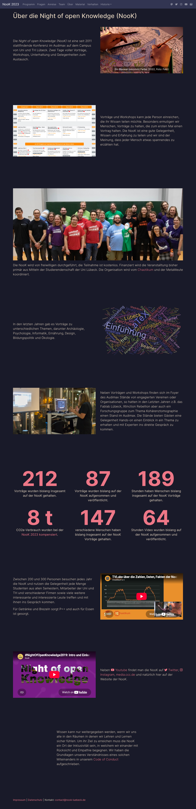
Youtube (120, 670)
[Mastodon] (171, 4)
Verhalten (92, 4)
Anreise (52, 4)
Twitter (172, 670)
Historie (105, 4)
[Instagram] (181, 4)
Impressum (19, 799)
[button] (106, 50)
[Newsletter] (191, 4)
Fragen (41, 4)
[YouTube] (186, 4)
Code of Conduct (105, 759)
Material (80, 4)
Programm (29, 4)
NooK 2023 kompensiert (39, 534)
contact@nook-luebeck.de (70, 799)
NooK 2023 (10, 4)
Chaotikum (145, 270)
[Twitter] (176, 4)
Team (62, 4)
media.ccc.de (125, 674)
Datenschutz (35, 799)
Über (70, 4)
